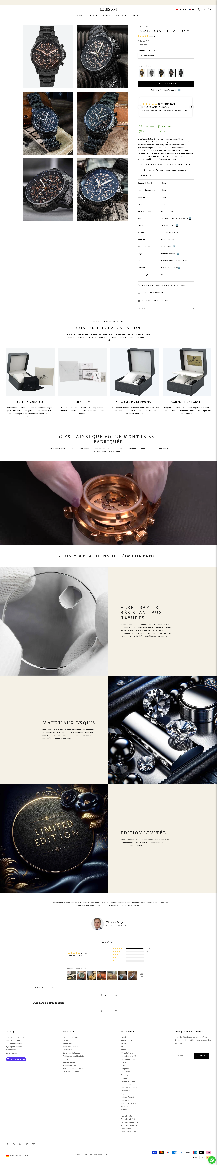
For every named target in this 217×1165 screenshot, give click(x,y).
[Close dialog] (149, 564)
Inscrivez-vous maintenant (123, 594)
